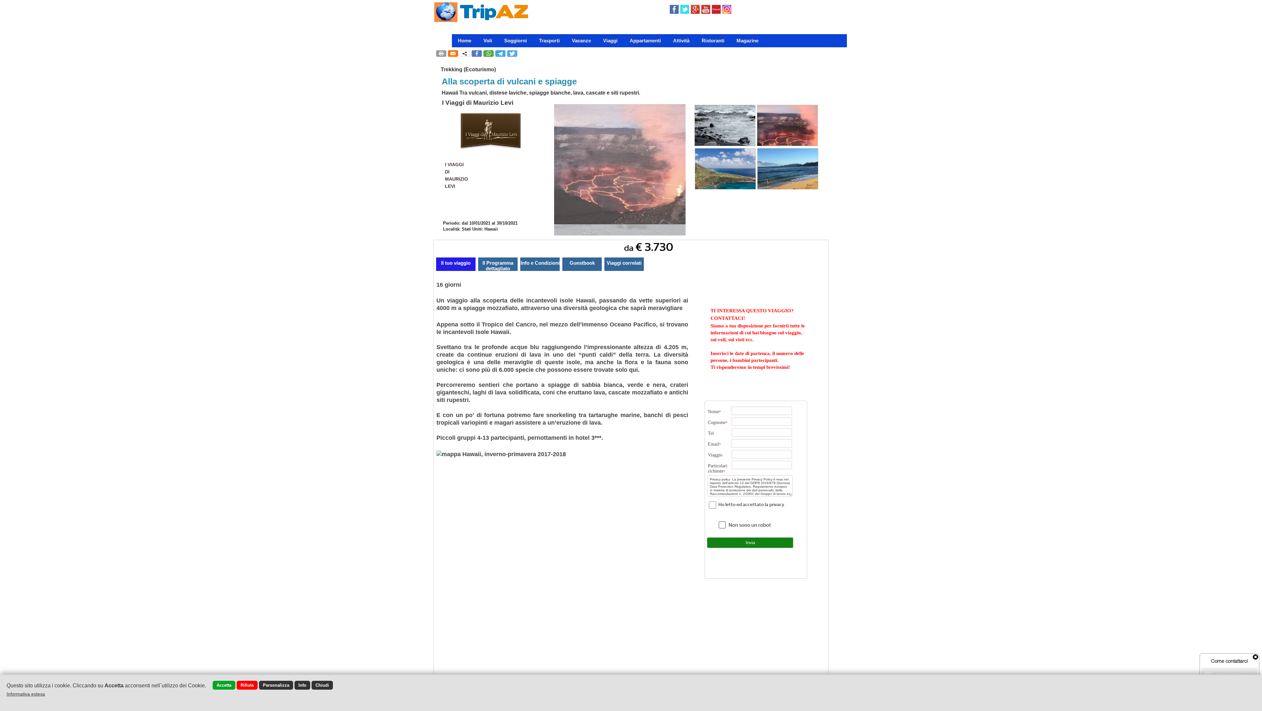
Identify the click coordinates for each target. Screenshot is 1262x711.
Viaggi (610, 40)
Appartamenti (645, 40)
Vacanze (581, 40)
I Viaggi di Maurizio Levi (477, 102)
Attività (681, 40)
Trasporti (549, 40)
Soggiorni (515, 40)
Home (464, 40)
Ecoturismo (479, 69)
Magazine (747, 40)
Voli (487, 40)
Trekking (451, 69)
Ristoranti (713, 40)
